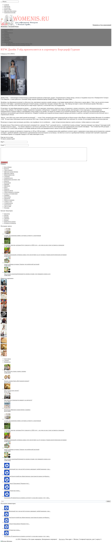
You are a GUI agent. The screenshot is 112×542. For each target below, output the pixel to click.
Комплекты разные (10, 221)
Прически (7, 198)
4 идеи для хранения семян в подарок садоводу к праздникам (22, 235)
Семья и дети (8, 201)
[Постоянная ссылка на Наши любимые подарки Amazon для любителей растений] (7, 262)
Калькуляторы (8, 42)
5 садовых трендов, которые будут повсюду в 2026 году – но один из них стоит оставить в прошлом (34, 245)
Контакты (7, 6)
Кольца (6, 220)
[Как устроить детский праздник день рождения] (4, 304)
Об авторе (7, 8)
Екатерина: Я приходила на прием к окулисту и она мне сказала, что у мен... (27, 497)
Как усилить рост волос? (11, 390)
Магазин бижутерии (10, 11)
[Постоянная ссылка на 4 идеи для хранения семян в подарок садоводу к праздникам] (7, 234)
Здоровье (7, 37)
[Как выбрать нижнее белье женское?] (4, 356)
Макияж (6, 40)
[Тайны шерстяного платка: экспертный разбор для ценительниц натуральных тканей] (4, 285)
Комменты (7, 362)
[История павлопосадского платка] (4, 323)
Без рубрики (8, 167)
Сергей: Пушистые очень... (12, 490)
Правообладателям (9, 12)
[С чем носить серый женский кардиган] (4, 336)
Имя (2, 142)
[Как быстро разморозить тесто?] (4, 343)
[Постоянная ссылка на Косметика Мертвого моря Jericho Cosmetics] (7, 408)
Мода (5, 31)
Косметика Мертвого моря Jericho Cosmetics (17, 409)
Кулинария (7, 182)
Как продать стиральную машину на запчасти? (18, 400)
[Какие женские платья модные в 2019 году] (4, 330)
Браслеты (7, 213)
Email (2, 145)
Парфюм (6, 195)
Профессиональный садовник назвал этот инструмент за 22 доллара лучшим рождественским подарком (35, 254)
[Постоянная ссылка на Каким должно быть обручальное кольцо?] (7, 379)
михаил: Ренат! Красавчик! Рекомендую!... (17, 483)
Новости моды (8, 29)
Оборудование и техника (11, 192)
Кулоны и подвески (10, 223)
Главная (6, 4)
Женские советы (9, 173)
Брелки (6, 215)
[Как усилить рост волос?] (4, 349)
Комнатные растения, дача (12, 179)
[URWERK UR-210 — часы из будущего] (4, 317)
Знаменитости (8, 32)
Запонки (6, 218)
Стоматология (8, 203)
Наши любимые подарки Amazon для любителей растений (21, 264)
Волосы (6, 34)
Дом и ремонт (8, 170)
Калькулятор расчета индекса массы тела (20, 43)
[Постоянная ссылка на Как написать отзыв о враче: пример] (7, 370)
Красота (6, 36)
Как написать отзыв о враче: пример (15, 371)
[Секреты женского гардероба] (4, 291)
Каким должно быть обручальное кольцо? (16, 381)
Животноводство (9, 175)
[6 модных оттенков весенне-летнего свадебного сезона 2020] (4, 298)
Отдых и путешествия (10, 193)
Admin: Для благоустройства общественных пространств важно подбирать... (27, 476)
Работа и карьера (9, 200)
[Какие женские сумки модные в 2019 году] (4, 310)
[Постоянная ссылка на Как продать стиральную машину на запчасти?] (7, 398)
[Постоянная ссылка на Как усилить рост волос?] (7, 389)
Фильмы (6, 208)
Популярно (7, 359)
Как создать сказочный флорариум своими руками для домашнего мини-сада (27, 274)
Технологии (7, 204)
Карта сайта (7, 9)
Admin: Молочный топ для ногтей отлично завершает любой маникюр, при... (27, 469)
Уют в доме (7, 206)
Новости (4, 53)
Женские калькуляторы (11, 171)
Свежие (6, 360)
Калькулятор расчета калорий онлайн (19, 45)
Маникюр (7, 186)
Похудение (7, 39)
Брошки (6, 217)
